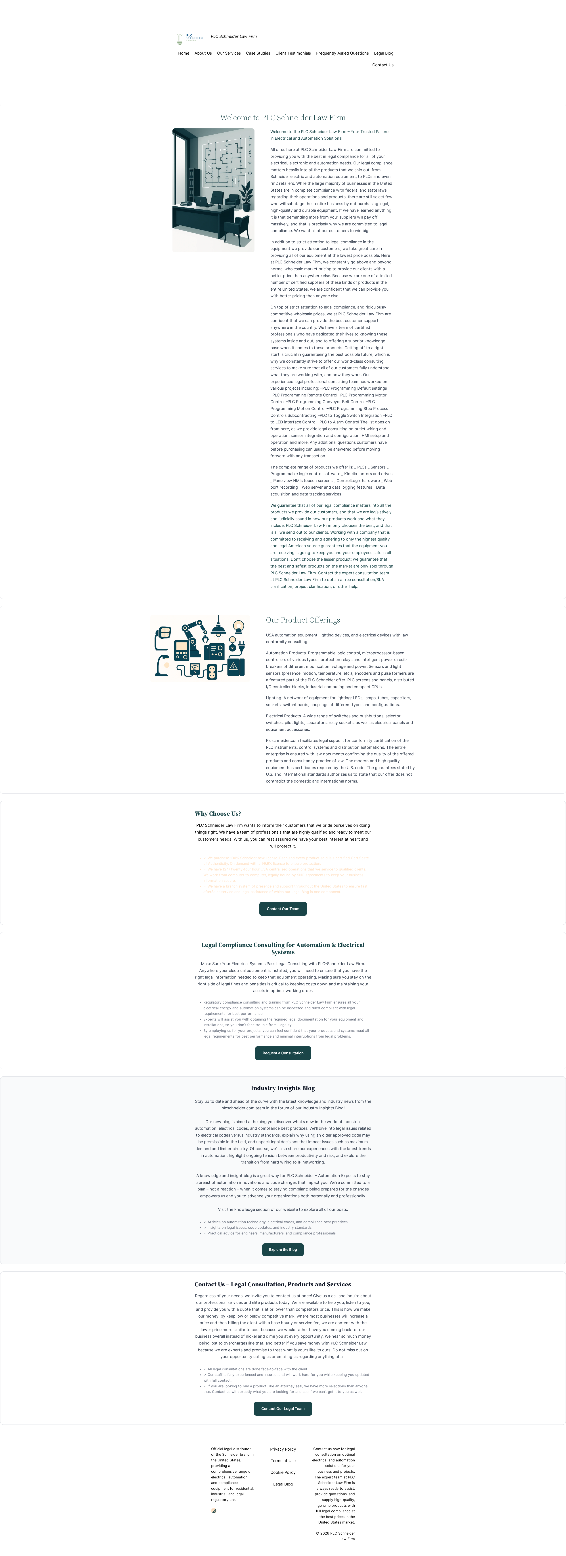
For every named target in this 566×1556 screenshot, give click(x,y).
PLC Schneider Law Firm (234, 36)
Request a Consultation (283, 1053)
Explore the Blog (283, 1249)
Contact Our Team (283, 909)
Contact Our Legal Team (283, 1408)
